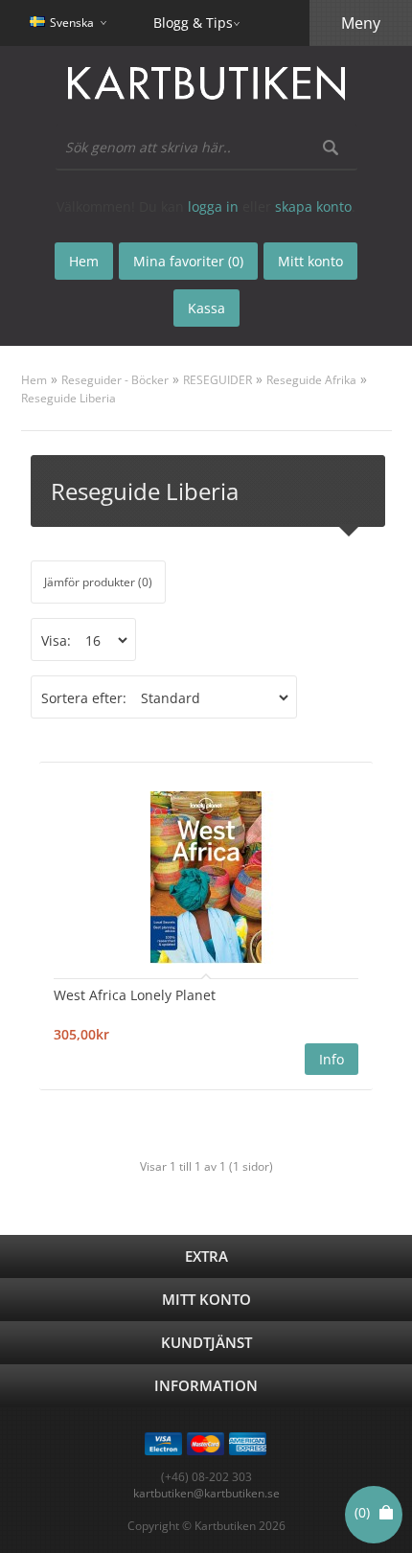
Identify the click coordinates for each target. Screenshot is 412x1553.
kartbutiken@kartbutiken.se (206, 1493)
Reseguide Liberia (68, 398)
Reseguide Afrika (311, 380)
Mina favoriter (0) (188, 261)
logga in (213, 206)
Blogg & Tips (193, 22)
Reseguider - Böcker (115, 380)
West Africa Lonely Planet (135, 995)
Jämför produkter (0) (98, 582)
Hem (34, 380)
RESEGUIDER (217, 380)
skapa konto (313, 206)
